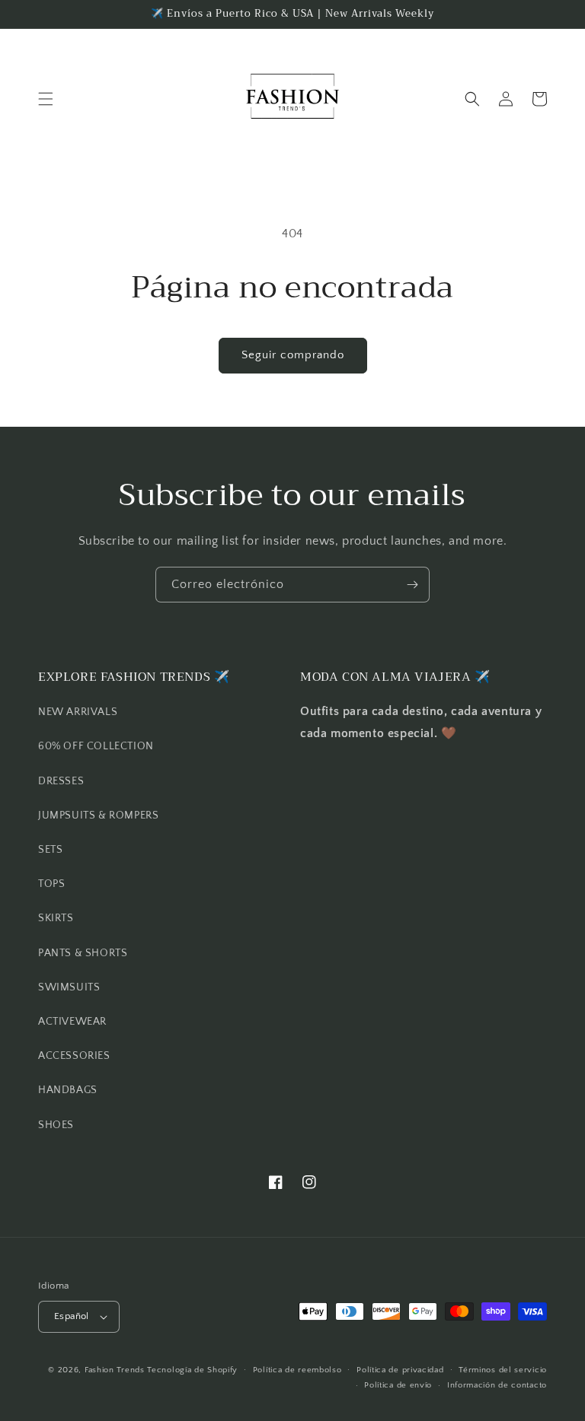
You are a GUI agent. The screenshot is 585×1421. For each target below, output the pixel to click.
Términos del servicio (503, 1370)
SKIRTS (56, 918)
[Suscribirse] (412, 584)
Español (71, 1316)
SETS (50, 850)
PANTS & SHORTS (82, 953)
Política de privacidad (399, 1370)
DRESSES (61, 781)
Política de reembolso (297, 1370)
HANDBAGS (68, 1090)
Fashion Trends (115, 1370)
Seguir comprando (292, 354)
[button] (45, 99)
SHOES (56, 1125)
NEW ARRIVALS (77, 712)
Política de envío (398, 1385)
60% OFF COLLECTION (96, 746)
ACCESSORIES (74, 1056)
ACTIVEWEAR (72, 1022)
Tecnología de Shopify (192, 1370)
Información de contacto (497, 1385)
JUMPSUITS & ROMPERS (98, 815)
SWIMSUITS (69, 987)
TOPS (51, 884)
